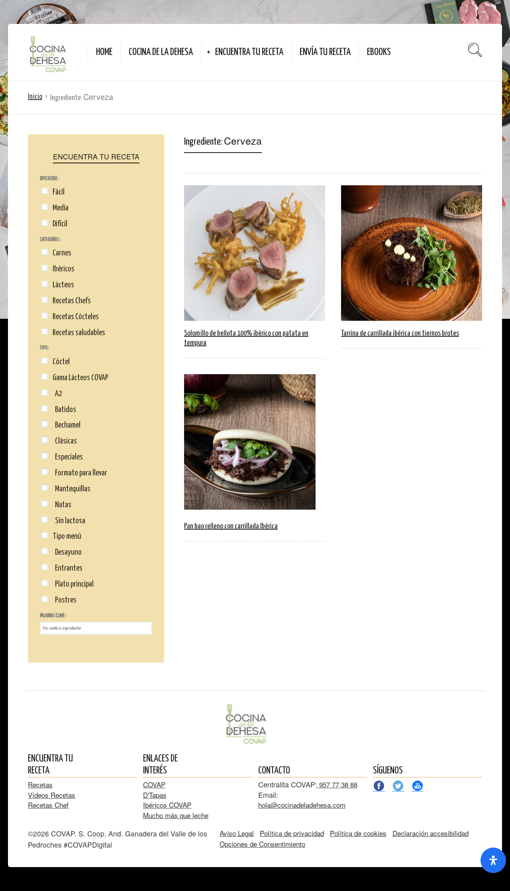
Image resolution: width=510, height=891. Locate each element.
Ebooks (379, 52)
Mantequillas (71, 489)
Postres (64, 600)
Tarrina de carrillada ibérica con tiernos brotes (400, 333)
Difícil (60, 224)
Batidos (64, 410)
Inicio (35, 96)
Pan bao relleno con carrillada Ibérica (231, 526)
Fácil (59, 192)
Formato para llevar (80, 473)
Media (61, 208)
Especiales (68, 457)
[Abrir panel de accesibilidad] (493, 860)
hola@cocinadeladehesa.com (301, 805)
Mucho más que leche (175, 815)
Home (104, 52)
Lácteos (63, 285)
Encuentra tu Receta (249, 52)
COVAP (154, 784)
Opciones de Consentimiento (262, 844)
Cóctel (61, 362)
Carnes (62, 253)
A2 (57, 394)
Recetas (40, 784)
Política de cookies (358, 833)
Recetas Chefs (72, 301)
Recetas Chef (48, 805)
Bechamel (66, 425)
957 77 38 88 (337, 784)
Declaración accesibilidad (430, 833)
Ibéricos (64, 269)
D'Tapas (155, 795)
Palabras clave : (53, 615)
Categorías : (50, 239)
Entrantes (67, 568)
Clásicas (65, 441)
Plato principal (73, 584)
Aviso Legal (237, 833)
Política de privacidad (292, 833)
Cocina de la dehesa (161, 52)
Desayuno (67, 552)
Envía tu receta (325, 52)
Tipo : (44, 348)
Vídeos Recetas (51, 795)
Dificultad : (49, 178)
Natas (62, 505)
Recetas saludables (79, 333)
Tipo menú (67, 536)
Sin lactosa (69, 521)
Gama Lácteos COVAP (80, 378)
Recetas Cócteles (76, 317)
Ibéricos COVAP (167, 805)
